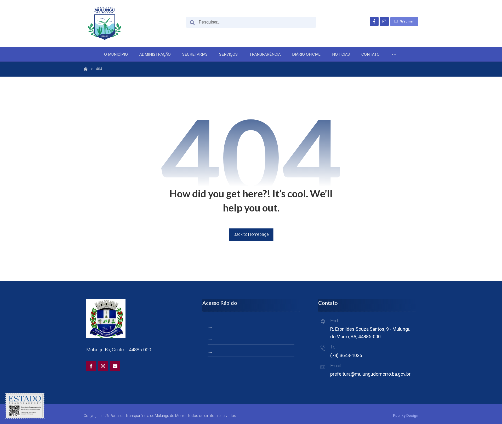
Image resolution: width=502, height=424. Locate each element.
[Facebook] (374, 21)
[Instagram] (384, 21)
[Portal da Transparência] (105, 23)
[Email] (115, 366)
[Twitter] (103, 366)
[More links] (394, 54)
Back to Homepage (251, 234)
